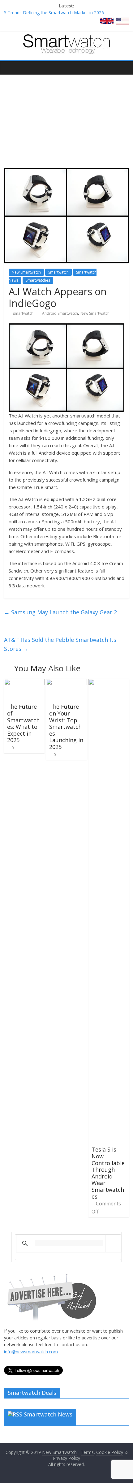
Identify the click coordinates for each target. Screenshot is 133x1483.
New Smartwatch (26, 272)
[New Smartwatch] (66, 38)
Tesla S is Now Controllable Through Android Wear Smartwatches (108, 1173)
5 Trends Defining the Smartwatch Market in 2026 (54, 12)
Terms (87, 1452)
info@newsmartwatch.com (31, 1352)
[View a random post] (123, 67)
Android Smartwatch (60, 313)
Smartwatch (58, 272)
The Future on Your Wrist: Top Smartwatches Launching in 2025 (66, 726)
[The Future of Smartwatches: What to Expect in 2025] (24, 682)
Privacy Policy (66, 1458)
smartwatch (23, 313)
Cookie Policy (109, 1452)
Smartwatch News (48, 1414)
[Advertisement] (66, 116)
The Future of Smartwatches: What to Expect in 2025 (23, 723)
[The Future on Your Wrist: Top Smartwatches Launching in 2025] (66, 682)
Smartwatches (38, 280)
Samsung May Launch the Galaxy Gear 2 (60, 612)
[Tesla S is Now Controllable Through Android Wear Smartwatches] (108, 682)
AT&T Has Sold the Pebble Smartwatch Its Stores (60, 644)
